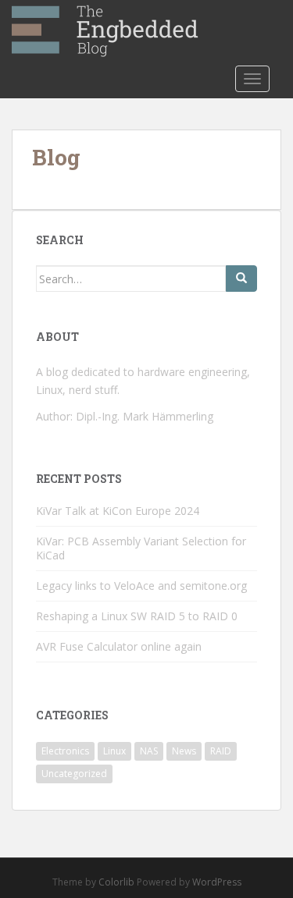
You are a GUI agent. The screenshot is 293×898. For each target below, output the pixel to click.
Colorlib (116, 882)
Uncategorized (74, 773)
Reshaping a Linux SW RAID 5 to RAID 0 (137, 616)
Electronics (65, 751)
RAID (220, 751)
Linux (114, 751)
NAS (149, 751)
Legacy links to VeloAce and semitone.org (141, 585)
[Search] (241, 278)
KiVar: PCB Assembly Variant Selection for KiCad (141, 548)
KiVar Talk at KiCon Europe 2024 (117, 510)
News (184, 751)
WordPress (216, 882)
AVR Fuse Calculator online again (119, 646)
